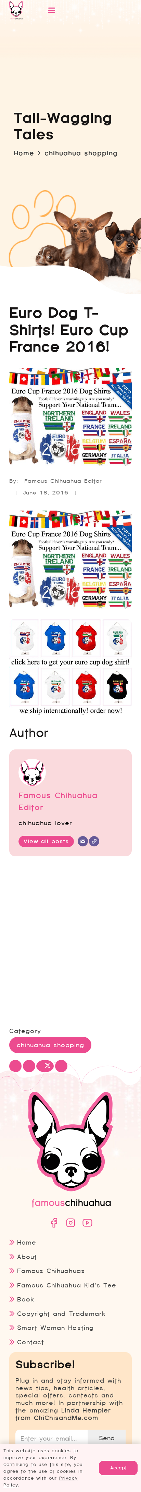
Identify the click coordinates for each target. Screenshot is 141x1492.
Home (26, 1242)
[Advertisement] (70, 942)
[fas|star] (54, 1223)
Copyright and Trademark (61, 1313)
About (27, 1256)
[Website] (94, 841)
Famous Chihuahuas (51, 1271)
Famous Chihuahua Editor (63, 481)
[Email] (83, 841)
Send (107, 1438)
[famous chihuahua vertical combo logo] (16, 10)
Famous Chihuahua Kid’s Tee (66, 1285)
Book (25, 1299)
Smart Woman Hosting (55, 1327)
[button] (81, 10)
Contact (30, 1342)
